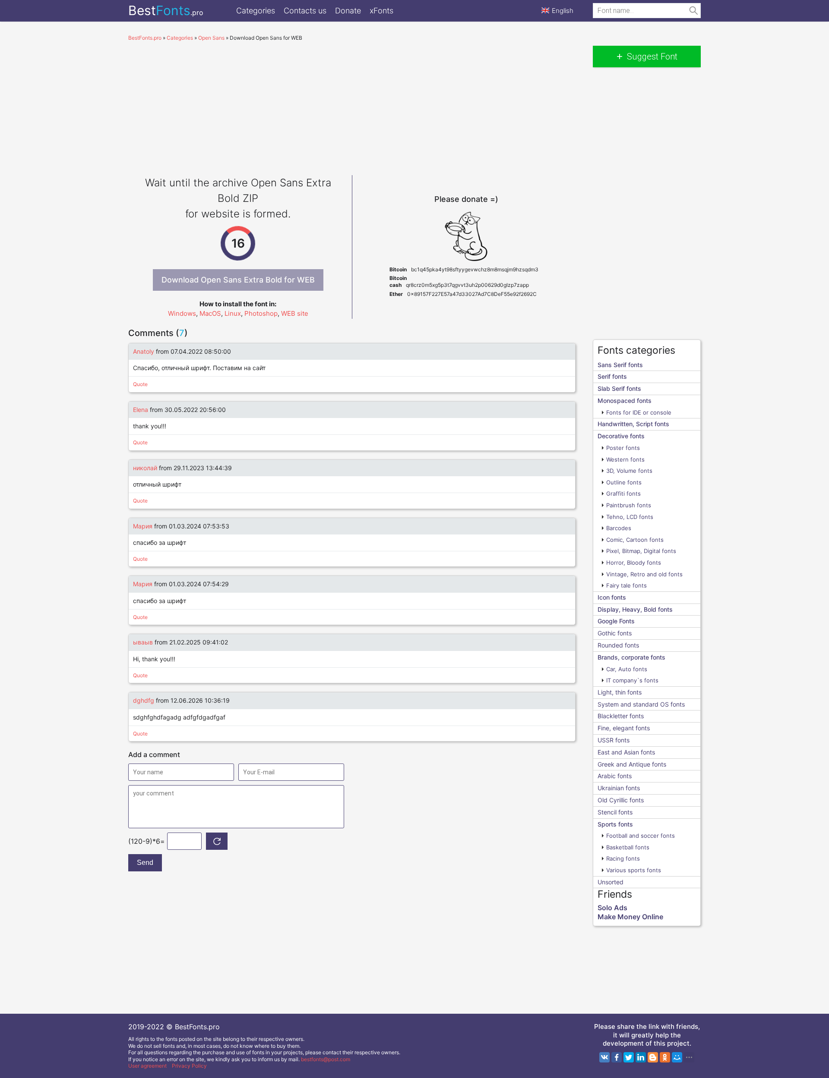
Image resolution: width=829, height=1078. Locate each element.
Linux (233, 313)
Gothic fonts (615, 633)
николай (145, 467)
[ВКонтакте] (604, 1057)
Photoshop (261, 313)
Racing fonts (623, 858)
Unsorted (610, 882)
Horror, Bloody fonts (633, 562)
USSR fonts (614, 740)
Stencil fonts (615, 812)
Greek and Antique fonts (632, 764)
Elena (140, 409)
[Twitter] (628, 1057)
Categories (255, 10)
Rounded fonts (618, 645)
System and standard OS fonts (641, 704)
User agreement (147, 1065)
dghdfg (143, 700)
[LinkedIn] (641, 1057)
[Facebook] (616, 1057)
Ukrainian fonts (619, 788)
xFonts (381, 10)
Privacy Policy (189, 1065)
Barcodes (618, 528)
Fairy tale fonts (626, 585)
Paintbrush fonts (628, 505)
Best (165, 10)
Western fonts (625, 459)
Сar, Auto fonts (626, 669)
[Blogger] (653, 1057)
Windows (182, 313)
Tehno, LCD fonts (629, 516)
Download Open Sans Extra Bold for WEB (238, 279)
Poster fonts (623, 447)
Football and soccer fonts (640, 835)
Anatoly (143, 351)
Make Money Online (630, 916)
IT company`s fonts (632, 680)
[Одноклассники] (665, 1057)
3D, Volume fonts (629, 470)
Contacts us (305, 10)
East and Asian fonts (626, 752)
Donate (348, 10)
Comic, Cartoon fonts (635, 539)
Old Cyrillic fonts (621, 800)
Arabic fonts (615, 775)
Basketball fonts (627, 847)
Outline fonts (624, 482)
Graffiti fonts (623, 493)
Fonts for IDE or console (638, 412)
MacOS (210, 313)
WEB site (294, 313)
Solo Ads (612, 907)
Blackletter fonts (621, 716)
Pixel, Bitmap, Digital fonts (641, 550)
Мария (143, 526)
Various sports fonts (633, 870)
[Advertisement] (352, 106)
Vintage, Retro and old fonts (644, 574)
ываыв (143, 642)
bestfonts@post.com (325, 1059)
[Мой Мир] (677, 1057)
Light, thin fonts (620, 692)
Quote (140, 384)
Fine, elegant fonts (624, 728)
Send (145, 862)
